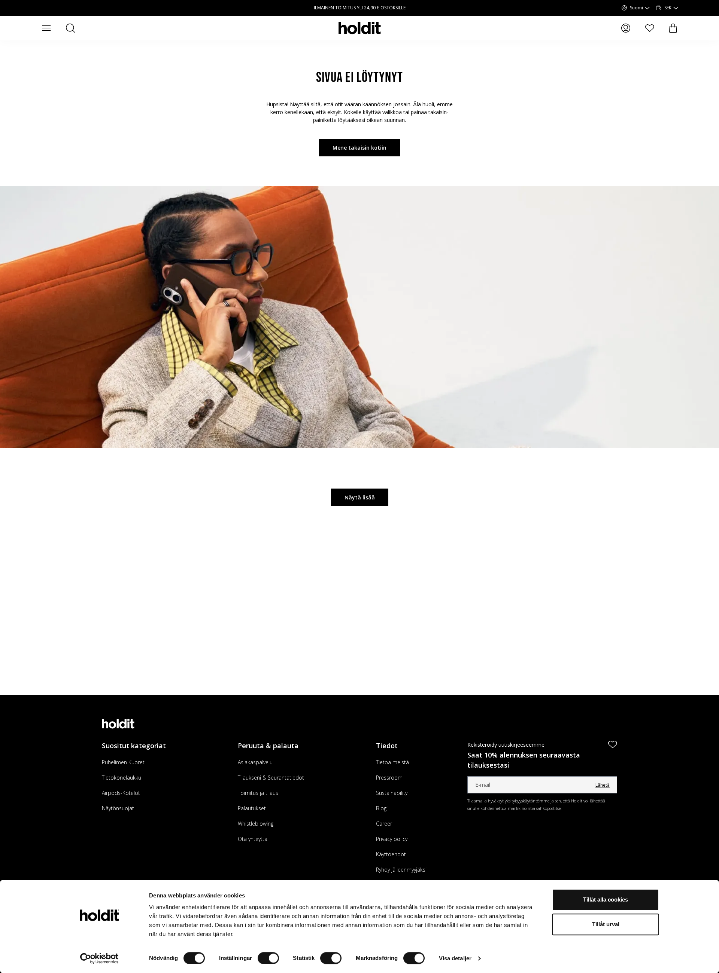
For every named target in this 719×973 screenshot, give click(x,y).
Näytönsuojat (118, 808)
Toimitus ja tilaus (258, 792)
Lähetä (602, 785)
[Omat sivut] (625, 28)
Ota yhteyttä (252, 838)
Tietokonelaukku (121, 777)
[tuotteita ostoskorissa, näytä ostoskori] (673, 28)
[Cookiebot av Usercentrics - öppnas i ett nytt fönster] (99, 958)
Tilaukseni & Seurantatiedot (271, 777)
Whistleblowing (255, 823)
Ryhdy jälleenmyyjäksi (401, 869)
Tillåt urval (605, 924)
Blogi (382, 808)
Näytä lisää (360, 497)
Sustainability (391, 792)
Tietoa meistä (392, 762)
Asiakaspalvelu (255, 762)
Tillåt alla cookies (605, 899)
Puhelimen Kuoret (123, 762)
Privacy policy (391, 838)
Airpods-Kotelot (121, 792)
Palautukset (252, 808)
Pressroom (389, 777)
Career (384, 823)
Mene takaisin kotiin (359, 147)
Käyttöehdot (391, 854)
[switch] (268, 958)
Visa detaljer (455, 958)
